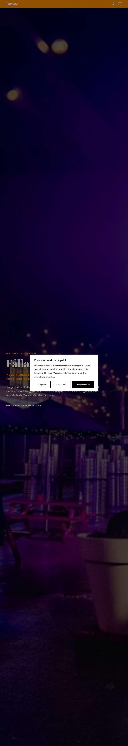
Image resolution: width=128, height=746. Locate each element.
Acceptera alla (83, 384)
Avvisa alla (61, 384)
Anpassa (42, 384)
